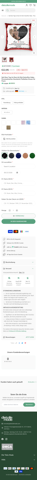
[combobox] (20, 10)
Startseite (4, 16)
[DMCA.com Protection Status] (18, 446)
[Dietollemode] (8, 5)
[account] (27, 5)
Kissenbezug (7, 102)
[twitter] (22, 343)
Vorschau (19, 216)
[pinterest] (25, 343)
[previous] (2, 36)
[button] (18, 134)
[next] (34, 36)
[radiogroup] (18, 156)
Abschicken (29, 404)
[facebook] (19, 343)
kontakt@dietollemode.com (12, 423)
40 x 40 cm (7, 112)
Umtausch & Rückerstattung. (18, 331)
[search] (7, 10)
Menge (4, 210)
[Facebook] (2, 439)
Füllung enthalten (18, 102)
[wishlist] (30, 5)
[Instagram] (6, 439)
